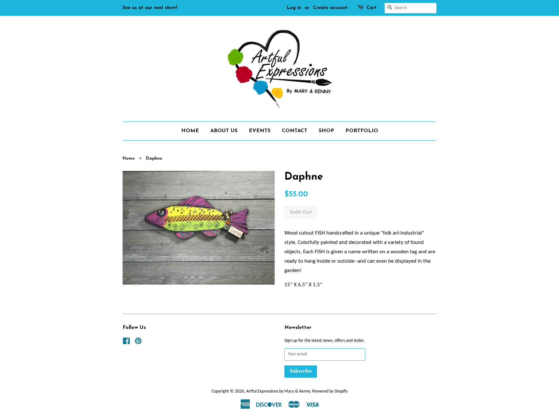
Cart (372, 7)
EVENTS (259, 130)
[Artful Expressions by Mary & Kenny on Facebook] (126, 342)
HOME (190, 130)
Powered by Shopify (329, 391)
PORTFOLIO (361, 130)
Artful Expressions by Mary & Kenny (278, 391)
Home (129, 158)
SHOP (326, 130)
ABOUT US (223, 130)
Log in (294, 7)
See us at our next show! (150, 7)
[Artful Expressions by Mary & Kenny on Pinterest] (138, 342)
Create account (330, 7)
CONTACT (294, 130)
